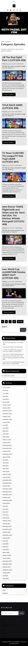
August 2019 (6, 572)
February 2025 (7, 439)
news (3, 67)
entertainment (17, 66)
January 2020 (6, 558)
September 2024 (7, 454)
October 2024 (6, 451)
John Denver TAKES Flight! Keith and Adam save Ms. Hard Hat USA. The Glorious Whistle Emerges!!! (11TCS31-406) (13, 215)
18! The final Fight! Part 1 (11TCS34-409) (14, 59)
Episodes (5, 593)
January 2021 (6, 523)
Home (3, 622)
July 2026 (5, 390)
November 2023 (7, 483)
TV (13, 67)
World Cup (14, 232)
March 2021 (6, 517)
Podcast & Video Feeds (8, 625)
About (3, 619)
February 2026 (7, 405)
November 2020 (7, 529)
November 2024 (7, 448)
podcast (10, 67)
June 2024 (5, 462)
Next (19, 321)
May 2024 (5, 465)
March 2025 (6, 436)
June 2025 (5, 428)
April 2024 (6, 468)
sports (8, 232)
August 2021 (6, 503)
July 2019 (5, 575)
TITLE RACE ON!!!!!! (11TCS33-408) (12, 106)
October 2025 (6, 416)
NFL (6, 67)
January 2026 (6, 407)
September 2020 (7, 535)
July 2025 (5, 425)
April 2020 (6, 549)
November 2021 (7, 494)
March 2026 (6, 402)
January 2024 (6, 477)
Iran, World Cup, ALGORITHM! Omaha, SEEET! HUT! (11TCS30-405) (14, 273)
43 (14, 321)
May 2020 (5, 546)
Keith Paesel (20, 64)
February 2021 (7, 520)
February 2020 (7, 555)
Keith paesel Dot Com (14, 31)
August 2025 (6, 422)
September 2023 (7, 488)
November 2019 (7, 564)
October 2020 (6, 532)
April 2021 (6, 514)
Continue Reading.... (8, 94)
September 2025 (7, 419)
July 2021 (5, 506)
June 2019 (5, 578)
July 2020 (5, 541)
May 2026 (5, 396)
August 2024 (6, 457)
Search (4, 327)
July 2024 (5, 460)
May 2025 (5, 431)
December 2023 (7, 480)
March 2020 (6, 552)
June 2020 (5, 543)
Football (23, 66)
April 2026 (6, 399)
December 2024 (7, 445)
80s (8, 230)
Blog (4, 590)
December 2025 (7, 410)
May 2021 (5, 512)
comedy (12, 66)
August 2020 (6, 538)
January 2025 (6, 442)
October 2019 (6, 566)
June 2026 (5, 393)
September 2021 (7, 500)
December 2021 (7, 491)
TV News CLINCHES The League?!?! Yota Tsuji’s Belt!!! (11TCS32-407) (13, 157)
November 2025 (7, 413)
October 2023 (6, 486)
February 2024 (7, 474)
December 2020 (7, 526)
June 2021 (5, 509)
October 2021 (6, 497)
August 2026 (6, 387)
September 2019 (7, 569)
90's (9, 66)
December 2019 (7, 561)
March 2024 (6, 471)
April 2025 (6, 433)
